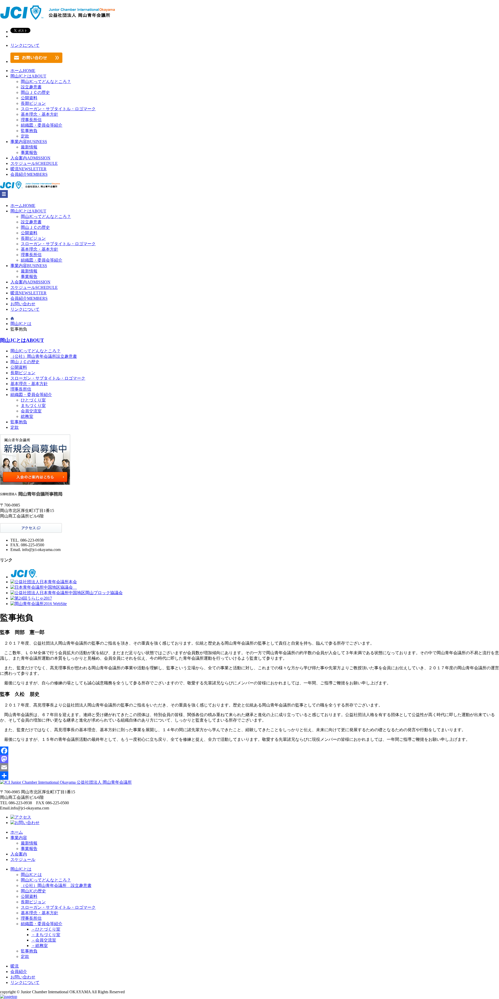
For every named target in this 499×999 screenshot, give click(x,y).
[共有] (249, 775)
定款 (25, 136)
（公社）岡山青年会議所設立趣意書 (43, 356)
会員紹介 (29, 174)
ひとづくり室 (33, 400)
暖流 (28, 169)
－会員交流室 (43, 940)
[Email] (249, 767)
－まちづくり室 (45, 934)
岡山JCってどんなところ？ (46, 81)
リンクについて (25, 45)
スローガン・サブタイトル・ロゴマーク (58, 109)
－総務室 (39, 945)
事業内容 (28, 141)
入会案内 (30, 158)
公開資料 (29, 98)
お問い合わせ (22, 304)
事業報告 (29, 152)
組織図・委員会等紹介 (41, 125)
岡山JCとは (28, 76)
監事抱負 (29, 130)
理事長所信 (31, 120)
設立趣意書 (31, 87)
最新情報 (29, 147)
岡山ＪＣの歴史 (35, 92)
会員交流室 (31, 411)
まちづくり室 (33, 405)
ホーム (22, 70)
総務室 (27, 416)
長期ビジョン (33, 103)
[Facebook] (249, 751)
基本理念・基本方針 (39, 114)
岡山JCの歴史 (33, 891)
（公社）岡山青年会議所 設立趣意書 (56, 885)
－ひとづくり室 (45, 929)
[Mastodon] (249, 759)
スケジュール (34, 163)
